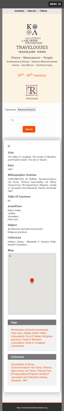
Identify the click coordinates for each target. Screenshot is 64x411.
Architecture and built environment (29, 329)
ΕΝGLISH (32, 11)
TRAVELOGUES (32, 47)
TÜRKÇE (43, 11)
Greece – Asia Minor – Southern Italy (32, 65)
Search (29, 129)
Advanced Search (26, 109)
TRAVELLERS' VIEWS (32, 51)
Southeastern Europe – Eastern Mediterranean (32, 61)
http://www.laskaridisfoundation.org (32, 408)
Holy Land (16, 333)
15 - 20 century (32, 75)
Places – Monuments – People (32, 57)
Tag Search (10, 109)
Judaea (27, 333)
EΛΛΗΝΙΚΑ (19, 11)
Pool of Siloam (33, 336)
